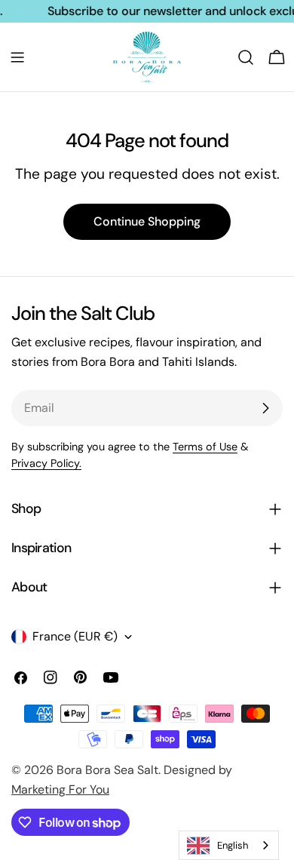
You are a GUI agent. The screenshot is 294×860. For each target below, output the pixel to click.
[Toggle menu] (17, 57)
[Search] (246, 57)
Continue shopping (147, 221)
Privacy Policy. (46, 463)
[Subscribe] (265, 408)
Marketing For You (60, 789)
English (232, 845)
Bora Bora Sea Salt (107, 770)
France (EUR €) (75, 636)
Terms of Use (205, 446)
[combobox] (229, 845)
